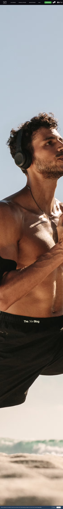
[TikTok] (60, 2)
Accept (58, 507)
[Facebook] (58, 2)
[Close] (61, 507)
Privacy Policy (39, 507)
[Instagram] (61, 2)
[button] (32, 2)
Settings (53, 507)
